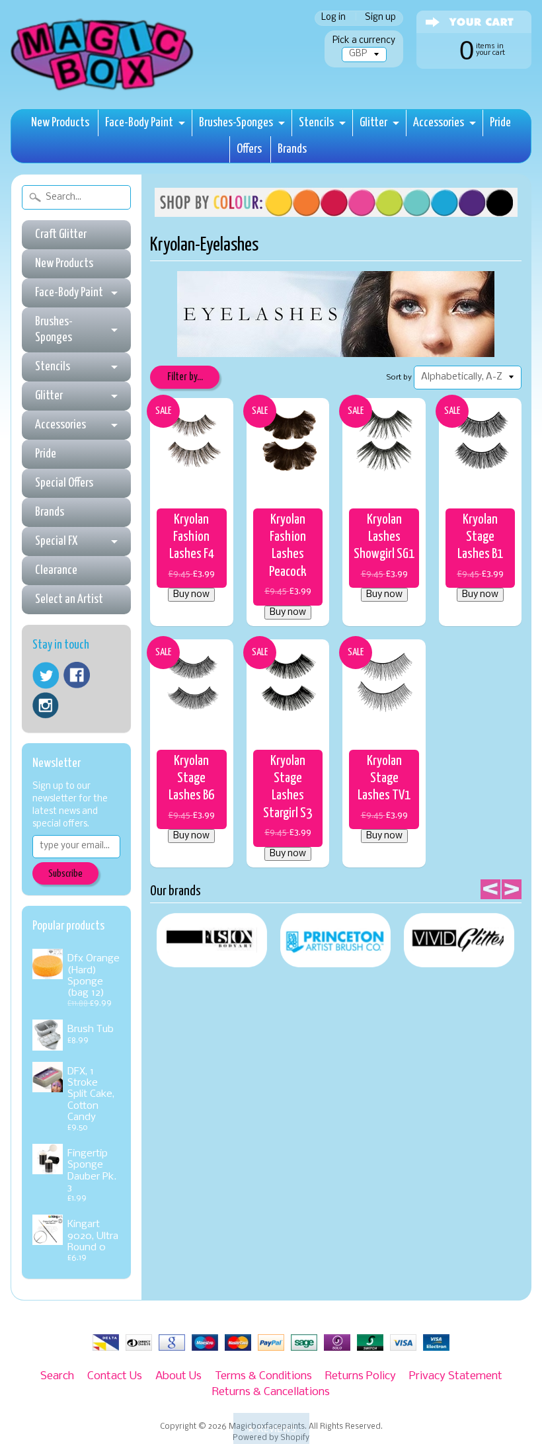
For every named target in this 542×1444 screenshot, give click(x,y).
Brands (292, 149)
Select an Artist (69, 599)
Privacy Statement (455, 1376)
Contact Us (114, 1376)
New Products (60, 122)
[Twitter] (45, 675)
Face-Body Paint (139, 122)
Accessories (438, 122)
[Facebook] (76, 675)
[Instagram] (45, 705)
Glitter (373, 122)
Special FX (56, 541)
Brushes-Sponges (236, 122)
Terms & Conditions (263, 1376)
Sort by (399, 377)
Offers (249, 149)
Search (57, 1376)
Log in (333, 18)
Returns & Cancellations (271, 1392)
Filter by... (185, 377)
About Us (178, 1376)
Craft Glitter (61, 234)
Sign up (380, 18)
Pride (500, 122)
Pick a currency (363, 41)
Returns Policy (360, 1376)
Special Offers (64, 483)
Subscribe (65, 874)
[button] (271, 1428)
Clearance (56, 570)
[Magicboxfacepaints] (103, 90)
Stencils (316, 122)
